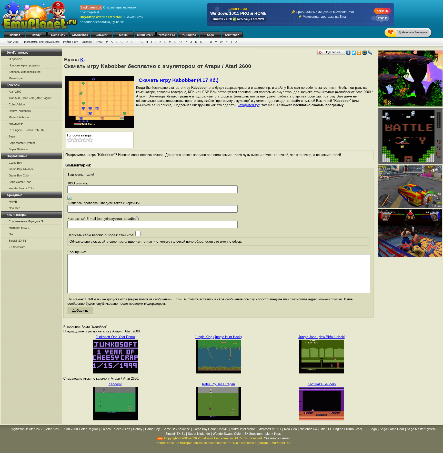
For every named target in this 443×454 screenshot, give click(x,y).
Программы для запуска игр (41, 41)
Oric (11, 234)
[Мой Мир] (364, 52)
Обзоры (87, 41)
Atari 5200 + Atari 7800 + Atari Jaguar (72, 429)
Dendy (36, 34)
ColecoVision (17, 104)
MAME (123, 34)
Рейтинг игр (70, 41)
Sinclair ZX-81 (17, 240)
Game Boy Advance (21, 169)
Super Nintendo (18, 149)
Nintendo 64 (167, 34)
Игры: (99, 41)
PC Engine (189, 34)
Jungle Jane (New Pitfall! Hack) (321, 337)
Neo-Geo (14, 208)
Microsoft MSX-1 (19, 227)
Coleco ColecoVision (115, 429)
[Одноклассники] (359, 52)
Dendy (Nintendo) (20, 110)
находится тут (248, 105)
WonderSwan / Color (21, 188)
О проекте (15, 59)
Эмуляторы (18, 429)
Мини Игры (145, 34)
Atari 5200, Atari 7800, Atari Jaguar (30, 98)
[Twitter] (354, 52)
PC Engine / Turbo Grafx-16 (26, 130)
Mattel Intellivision (19, 117)
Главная (14, 34)
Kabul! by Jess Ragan (218, 384)
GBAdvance (80, 34)
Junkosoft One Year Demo (115, 337)
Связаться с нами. (277, 438)
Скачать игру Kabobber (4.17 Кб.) (178, 80)
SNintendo (232, 34)
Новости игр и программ (25, 65)
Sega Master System (22, 142)
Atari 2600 (13, 41)
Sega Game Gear (20, 181)
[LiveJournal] (370, 52)
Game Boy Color (19, 175)
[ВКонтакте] (348, 52)
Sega (210, 34)
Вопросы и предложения (25, 71)
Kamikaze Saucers (322, 384)
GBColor (101, 34)
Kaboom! (115, 384)
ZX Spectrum (17, 247)
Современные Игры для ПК (26, 221)
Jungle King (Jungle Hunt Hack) (218, 337)
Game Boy (58, 34)
